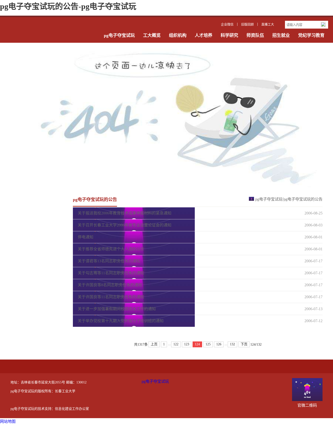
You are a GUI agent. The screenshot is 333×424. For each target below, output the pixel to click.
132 (232, 344)
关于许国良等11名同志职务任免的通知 (111, 297)
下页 (244, 344)
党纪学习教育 (311, 35)
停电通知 (85, 237)
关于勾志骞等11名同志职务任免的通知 (111, 273)
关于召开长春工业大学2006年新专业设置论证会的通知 (124, 225)
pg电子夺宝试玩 (119, 35)
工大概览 (152, 35)
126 (218, 344)
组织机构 (177, 35)
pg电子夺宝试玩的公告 (303, 199)
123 (186, 344)
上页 (154, 344)
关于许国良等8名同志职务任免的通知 (110, 285)
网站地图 (8, 421)
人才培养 (203, 35)
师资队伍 (255, 35)
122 (175, 344)
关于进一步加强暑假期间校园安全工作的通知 (117, 309)
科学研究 (229, 35)
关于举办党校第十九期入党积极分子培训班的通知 (121, 321)
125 (208, 344)
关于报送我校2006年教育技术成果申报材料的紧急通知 (124, 213)
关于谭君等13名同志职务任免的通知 (109, 261)
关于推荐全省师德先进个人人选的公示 (111, 249)
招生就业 (281, 35)
